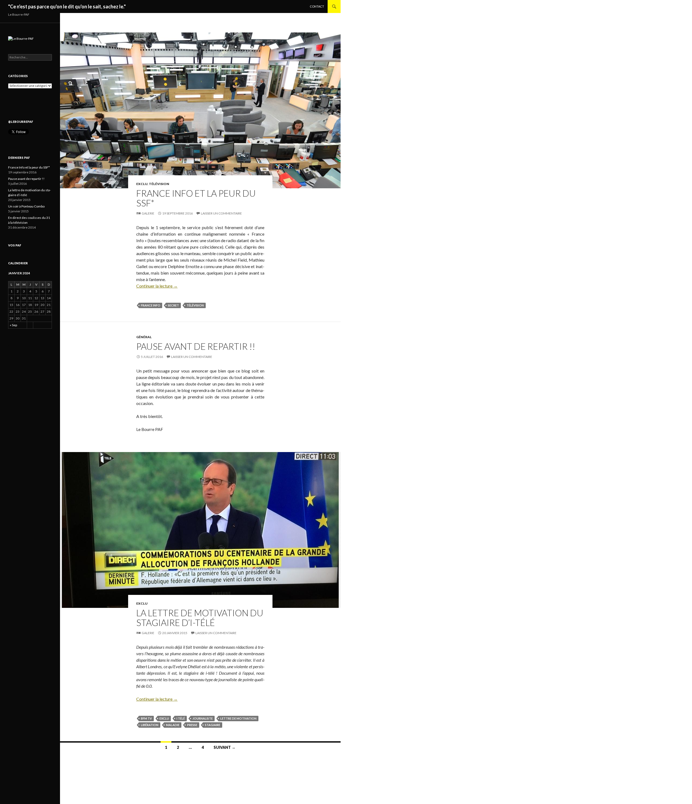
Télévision (159, 184)
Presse (192, 725)
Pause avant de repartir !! (195, 346)
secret (173, 305)
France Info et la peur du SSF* (196, 198)
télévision (195, 305)
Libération (149, 725)
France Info (150, 305)
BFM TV (146, 718)
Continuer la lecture (157, 285)
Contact (317, 6)
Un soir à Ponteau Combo (26, 206)
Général (144, 337)
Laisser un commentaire (221, 213)
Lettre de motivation (238, 718)
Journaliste (202, 718)
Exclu (142, 184)
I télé (181, 718)
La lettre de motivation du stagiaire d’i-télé (199, 617)
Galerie (148, 213)
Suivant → (224, 747)
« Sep (13, 325)
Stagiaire (212, 725)
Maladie (172, 725)
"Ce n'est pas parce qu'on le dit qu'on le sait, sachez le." (67, 6)
